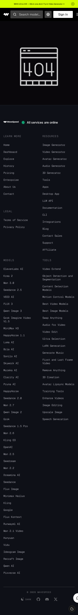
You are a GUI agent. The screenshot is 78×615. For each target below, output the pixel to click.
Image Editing (52, 405)
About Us (9, 187)
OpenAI (8, 447)
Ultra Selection (53, 339)
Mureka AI (10, 370)
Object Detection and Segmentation (57, 277)
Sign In (63, 14)
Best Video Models (55, 304)
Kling (7, 503)
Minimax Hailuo (14, 496)
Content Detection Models (55, 288)
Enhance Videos (53, 398)
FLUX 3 (8, 304)
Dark (28, 599)
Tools (46, 180)
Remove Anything (53, 370)
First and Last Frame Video (57, 361)
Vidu (6, 545)
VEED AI (8, 297)
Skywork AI (11, 363)
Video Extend (51, 269)
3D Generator (51, 173)
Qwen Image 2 (12, 412)
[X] (55, 599)
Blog (45, 229)
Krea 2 (8, 276)
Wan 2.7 (8, 405)
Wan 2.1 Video (13, 531)
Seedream (9, 461)
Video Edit (50, 332)
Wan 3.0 (8, 283)
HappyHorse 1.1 (14, 335)
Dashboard (10, 152)
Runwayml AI (11, 524)
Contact (8, 194)
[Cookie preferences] (71, 608)
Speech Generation (55, 419)
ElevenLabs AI (13, 269)
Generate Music (53, 353)
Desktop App (50, 194)
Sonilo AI (10, 356)
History (8, 166)
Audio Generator (53, 166)
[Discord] (47, 599)
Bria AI (8, 349)
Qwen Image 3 (12, 311)
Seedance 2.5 (12, 290)
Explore (8, 159)
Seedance (9, 482)
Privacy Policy (14, 227)
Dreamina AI (11, 475)
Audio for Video (53, 325)
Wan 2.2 (8, 468)
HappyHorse (11, 391)
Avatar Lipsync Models (58, 384)
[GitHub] (38, 599)
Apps (45, 187)
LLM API (47, 201)
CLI (44, 215)
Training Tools (53, 391)
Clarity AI (11, 377)
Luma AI (8, 342)
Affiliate (49, 250)
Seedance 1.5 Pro (15, 426)
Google (8, 510)
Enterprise (11, 180)
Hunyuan (8, 538)
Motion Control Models (58, 297)
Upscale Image (52, 412)
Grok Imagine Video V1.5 (17, 319)
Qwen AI (8, 566)
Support (47, 243)
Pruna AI (9, 384)
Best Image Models (55, 311)
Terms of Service (15, 220)
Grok (6, 419)
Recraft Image (13, 559)
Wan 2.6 (8, 433)
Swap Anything (52, 318)
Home (6, 145)
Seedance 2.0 (12, 398)
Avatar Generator (54, 159)
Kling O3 (9, 440)
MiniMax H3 (11, 328)
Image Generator (53, 145)
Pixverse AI (11, 573)
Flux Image (11, 489)
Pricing (8, 173)
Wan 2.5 (8, 454)
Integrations (51, 222)
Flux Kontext (12, 517)
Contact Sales (52, 236)
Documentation (52, 208)
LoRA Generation (53, 346)
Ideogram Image (14, 552)
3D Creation (50, 377)
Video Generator (53, 152)
